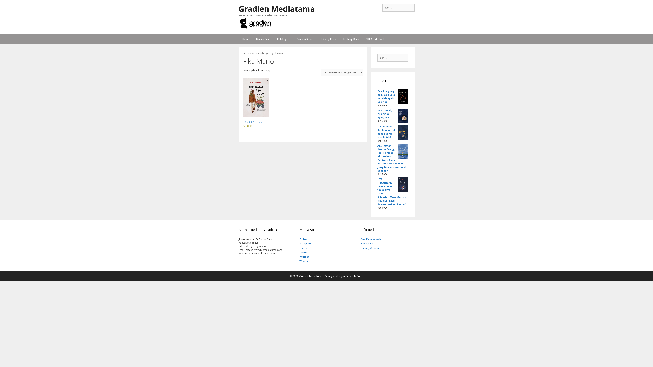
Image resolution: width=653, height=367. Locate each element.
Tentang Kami (351, 39)
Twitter (303, 252)
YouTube (304, 256)
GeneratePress (354, 276)
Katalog (281, 39)
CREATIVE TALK (375, 39)
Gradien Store (305, 39)
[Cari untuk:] (398, 8)
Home (245, 39)
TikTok (303, 239)
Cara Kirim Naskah (370, 239)
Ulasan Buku (263, 39)
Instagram (305, 243)
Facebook (304, 248)
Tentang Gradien (369, 248)
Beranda (247, 53)
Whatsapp (305, 261)
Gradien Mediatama (277, 9)
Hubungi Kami (328, 39)
